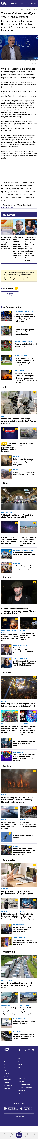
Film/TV (22, 631)
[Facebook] (20, 1050)
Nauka (3, 535)
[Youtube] (33, 1050)
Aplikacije (21, 1091)
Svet (3, 416)
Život (5, 1068)
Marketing (21, 1079)
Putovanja (7, 1074)
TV (18, 1062)
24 (10, 341)
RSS (19, 1094)
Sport (6, 1062)
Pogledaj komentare (10, 295)
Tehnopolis (8, 1086)
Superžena (7, 1080)
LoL (2, 723)
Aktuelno (16, 563)
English (4, 795)
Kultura (6, 1077)
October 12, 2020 (7, 207)
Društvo (16, 469)
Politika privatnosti (25, 1088)
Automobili (7, 1089)
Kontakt (20, 1097)
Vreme (20, 1068)
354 (10, 356)
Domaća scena (25, 723)
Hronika (16, 456)
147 (10, 312)
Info (5, 1059)
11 (16, 288)
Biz (5, 1065)
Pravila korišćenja (24, 1085)
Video (20, 1059)
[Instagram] (29, 1050)
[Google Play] (11, 1108)
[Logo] (4, 3)
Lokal (6, 1092)
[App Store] (27, 1108)
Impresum (21, 1082)
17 (10, 327)
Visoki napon (18, 1032)
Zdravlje (7, 1071)
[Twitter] (25, 1050)
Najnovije (14, 3)
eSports (6, 1083)
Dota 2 (3, 701)
